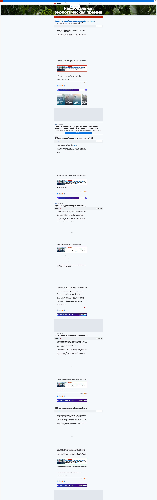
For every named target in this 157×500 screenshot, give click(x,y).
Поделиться (100, 208)
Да (71, 6)
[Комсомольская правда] (58, 3)
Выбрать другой (75, 6)
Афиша (96, 16)
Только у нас (63, 16)
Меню (1, 1)
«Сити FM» (75, 145)
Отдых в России (80, 16)
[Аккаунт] (155, 1)
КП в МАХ (76, 16)
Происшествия (92, 16)
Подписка (100, 3)
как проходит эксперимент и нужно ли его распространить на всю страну (75, 68)
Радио (91, 3)
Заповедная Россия (86, 16)
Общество (66, 66)
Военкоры (67, 16)
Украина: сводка (72, 16)
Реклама (95, 3)
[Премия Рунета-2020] (66, 3)
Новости (59, 16)
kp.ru (86, 82)
